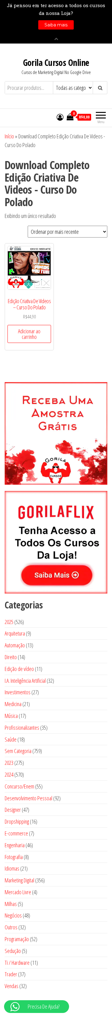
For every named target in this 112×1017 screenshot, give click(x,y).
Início (9, 136)
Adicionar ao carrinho (29, 333)
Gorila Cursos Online (56, 62)
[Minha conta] (60, 117)
